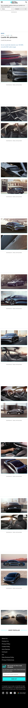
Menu (2, 2)
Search (26, 2)
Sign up (14, 679)
